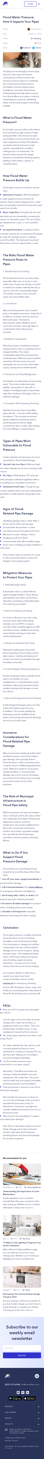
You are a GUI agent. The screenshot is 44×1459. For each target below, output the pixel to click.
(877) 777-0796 (12, 1384)
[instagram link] (22, 1392)
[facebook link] (18, 1392)
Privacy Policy (11, 1440)
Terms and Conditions (15, 1438)
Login (30, 4)
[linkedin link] (27, 1392)
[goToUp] (37, 1376)
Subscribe (22, 1355)
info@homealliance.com (30, 1384)
